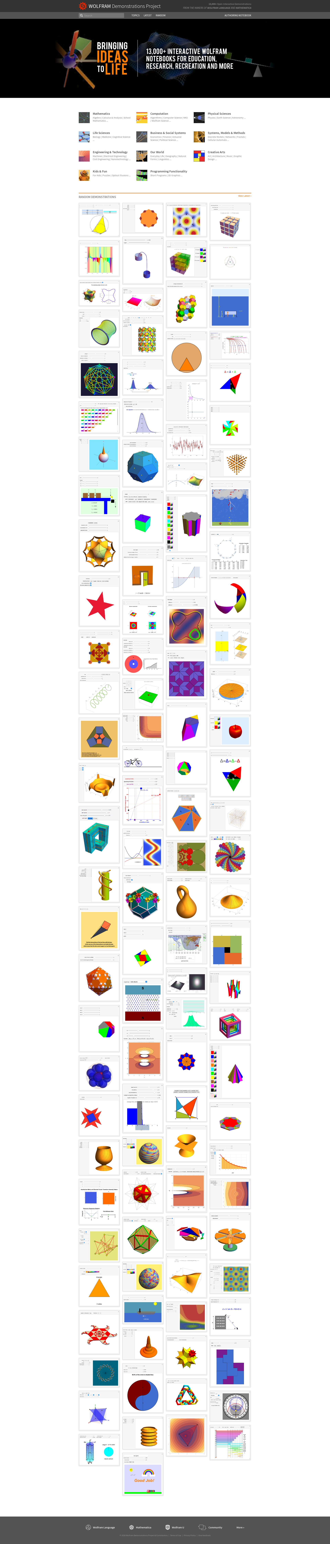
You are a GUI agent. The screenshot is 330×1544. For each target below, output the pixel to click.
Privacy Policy (190, 1535)
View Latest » (244, 195)
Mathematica (243, 7)
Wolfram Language (218, 7)
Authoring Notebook (238, 15)
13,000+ (213, 3)
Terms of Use (175, 1535)
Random (161, 15)
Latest (148, 15)
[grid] (165, 851)
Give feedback (204, 1535)
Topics (135, 15)
